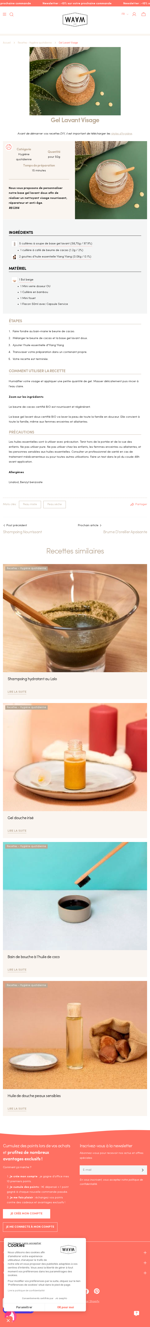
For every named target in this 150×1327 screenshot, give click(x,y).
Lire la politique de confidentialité (26, 1290)
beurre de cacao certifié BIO (32, 407)
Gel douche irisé (20, 818)
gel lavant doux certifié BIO (38, 417)
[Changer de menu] (4, 14)
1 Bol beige (26, 279)
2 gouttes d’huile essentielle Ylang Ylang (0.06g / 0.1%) (55, 256)
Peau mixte (30, 504)
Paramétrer (24, 1307)
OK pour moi (65, 1307)
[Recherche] (10, 14)
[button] (8, 1320)
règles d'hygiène (121, 133)
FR (123, 14)
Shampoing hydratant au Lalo (32, 679)
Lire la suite (17, 691)
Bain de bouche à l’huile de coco (34, 957)
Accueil (7, 42)
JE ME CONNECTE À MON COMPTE (30, 1227)
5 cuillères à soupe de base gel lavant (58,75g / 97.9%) (55, 243)
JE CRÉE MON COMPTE (26, 1213)
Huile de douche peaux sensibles (34, 1096)
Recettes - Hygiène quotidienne (35, 42)
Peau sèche (54, 504)
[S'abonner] (142, 1170)
